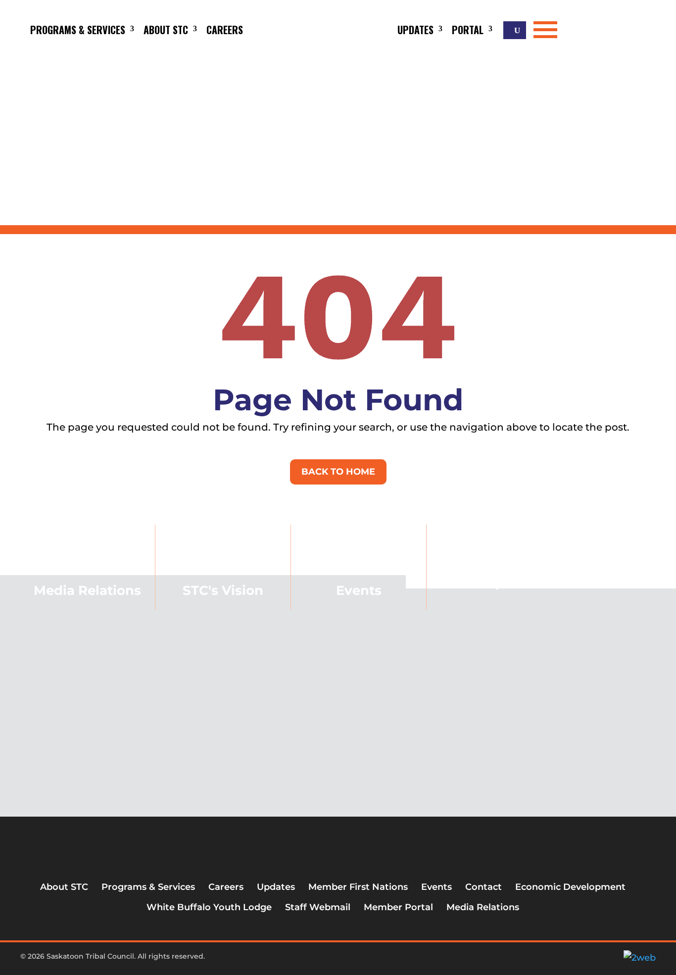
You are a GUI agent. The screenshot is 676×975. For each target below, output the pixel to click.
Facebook (310, 960)
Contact (483, 886)
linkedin (359, 960)
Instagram (342, 960)
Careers (224, 29)
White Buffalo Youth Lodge (209, 907)
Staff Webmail (317, 907)
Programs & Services (77, 29)
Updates (415, 29)
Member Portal (398, 907)
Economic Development (494, 575)
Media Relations (482, 907)
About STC (166, 29)
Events (359, 590)
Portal (467, 29)
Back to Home (338, 471)
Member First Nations (358, 886)
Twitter (326, 960)
